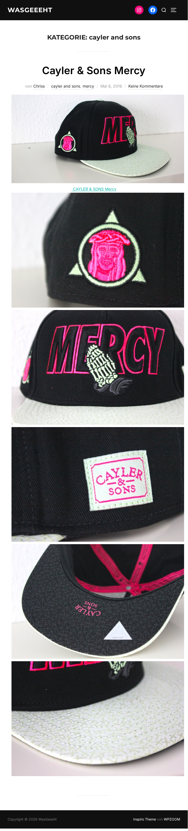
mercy (88, 86)
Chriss (39, 86)
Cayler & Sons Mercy (93, 70)
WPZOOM (172, 819)
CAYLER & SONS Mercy (94, 189)
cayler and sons (65, 86)
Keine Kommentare (145, 86)
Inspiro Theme (144, 819)
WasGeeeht (30, 10)
